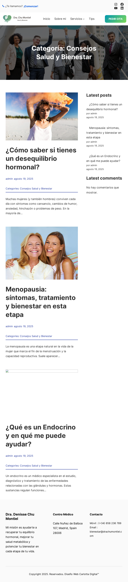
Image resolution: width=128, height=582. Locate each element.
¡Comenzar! (31, 6)
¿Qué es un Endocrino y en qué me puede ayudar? (41, 435)
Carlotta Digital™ (89, 574)
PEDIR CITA (116, 18)
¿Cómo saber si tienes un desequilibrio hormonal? (41, 158)
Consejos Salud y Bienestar (36, 188)
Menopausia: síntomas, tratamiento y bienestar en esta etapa (41, 301)
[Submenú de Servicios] (84, 19)
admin (9, 178)
